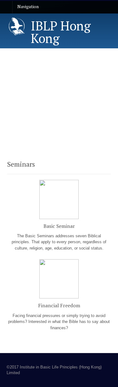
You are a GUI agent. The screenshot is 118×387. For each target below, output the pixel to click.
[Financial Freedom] (59, 299)
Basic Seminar (59, 226)
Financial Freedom (59, 305)
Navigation (28, 6)
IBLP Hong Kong (61, 31)
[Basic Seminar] (59, 220)
